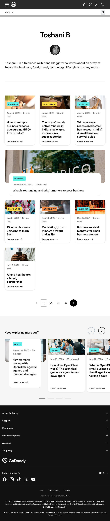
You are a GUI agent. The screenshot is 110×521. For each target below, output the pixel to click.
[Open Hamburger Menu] (6, 4)
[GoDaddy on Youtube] (33, 480)
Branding (19, 179)
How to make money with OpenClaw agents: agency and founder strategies (25, 367)
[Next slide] (101, 330)
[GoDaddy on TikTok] (19, 480)
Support (6, 420)
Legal (42, 490)
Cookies (67, 490)
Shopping (7, 450)
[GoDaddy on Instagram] (11, 480)
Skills (17, 344)
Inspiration (49, 104)
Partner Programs (11, 435)
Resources (7, 428)
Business (13, 104)
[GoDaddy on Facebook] (4, 480)
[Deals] (84, 4)
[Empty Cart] (103, 5)
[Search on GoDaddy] (103, 12)
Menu (7, 12)
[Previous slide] (91, 330)
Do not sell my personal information (55, 496)
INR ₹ (101, 473)
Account (6, 443)
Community (49, 209)
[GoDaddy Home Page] (14, 460)
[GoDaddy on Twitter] (26, 480)
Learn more (18, 382)
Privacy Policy (54, 490)
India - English (9, 473)
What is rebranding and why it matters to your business (48, 190)
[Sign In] (96, 4)
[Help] (90, 4)
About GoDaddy (10, 413)
